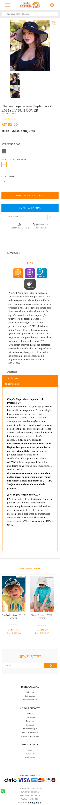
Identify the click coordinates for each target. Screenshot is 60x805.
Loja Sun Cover (30, 5)
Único (4, 164)
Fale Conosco (30, 696)
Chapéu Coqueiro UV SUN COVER (42, 616)
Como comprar (30, 717)
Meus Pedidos (30, 758)
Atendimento (30, 725)
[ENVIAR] (50, 665)
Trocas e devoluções (30, 729)
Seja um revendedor (30, 700)
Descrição (12, 371)
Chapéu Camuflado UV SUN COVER (13, 616)
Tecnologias (13, 252)
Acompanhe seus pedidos (30, 736)
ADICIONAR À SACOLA (30, 195)
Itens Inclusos (12, 383)
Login (30, 750)
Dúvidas (30, 714)
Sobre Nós (30, 692)
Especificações (12, 378)
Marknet (34, 803)
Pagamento (30, 721)
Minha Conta (30, 754)
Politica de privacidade (30, 732)
